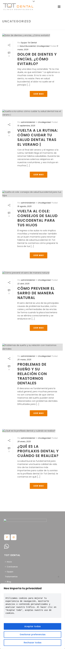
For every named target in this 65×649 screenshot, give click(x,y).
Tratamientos (11, 576)
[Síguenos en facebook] (7, 537)
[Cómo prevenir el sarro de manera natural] (32, 273)
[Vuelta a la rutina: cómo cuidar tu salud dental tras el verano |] (32, 113)
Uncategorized (43, 46)
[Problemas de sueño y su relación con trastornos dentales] (32, 347)
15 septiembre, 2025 (26, 125)
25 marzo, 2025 (24, 359)
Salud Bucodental (28, 46)
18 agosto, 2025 (24, 206)
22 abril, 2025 (23, 283)
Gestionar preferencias (33, 634)
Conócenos (12, 566)
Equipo (10, 571)
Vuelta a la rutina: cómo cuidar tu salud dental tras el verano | (37, 137)
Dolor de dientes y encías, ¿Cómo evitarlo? (37, 59)
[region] (32, 616)
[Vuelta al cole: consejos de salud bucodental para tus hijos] (32, 193)
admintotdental (28, 122)
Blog (9, 581)
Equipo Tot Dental (29, 42)
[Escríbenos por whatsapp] (6, 546)
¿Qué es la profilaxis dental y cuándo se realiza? (38, 451)
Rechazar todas (32, 642)
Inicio (9, 561)
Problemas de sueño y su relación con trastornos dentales (32, 374)
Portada (23, 28)
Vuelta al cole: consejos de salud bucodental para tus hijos (37, 218)
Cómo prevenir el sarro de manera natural (36, 293)
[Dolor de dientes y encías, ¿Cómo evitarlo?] (32, 35)
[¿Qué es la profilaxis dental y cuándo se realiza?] (32, 431)
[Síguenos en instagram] (13, 537)
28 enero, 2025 (24, 441)
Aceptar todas (32, 626)
